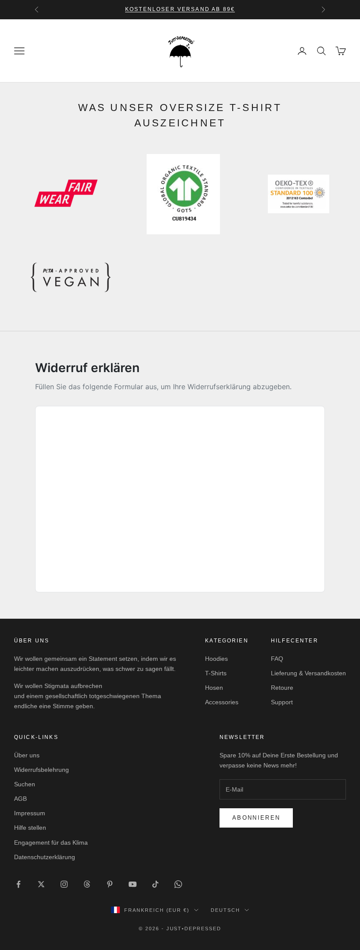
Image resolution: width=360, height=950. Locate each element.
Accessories (221, 702)
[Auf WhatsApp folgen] (178, 884)
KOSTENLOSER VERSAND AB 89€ (180, 9)
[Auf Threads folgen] (87, 884)
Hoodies (216, 658)
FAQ (277, 658)
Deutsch (225, 910)
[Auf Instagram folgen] (64, 884)
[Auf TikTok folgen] (155, 884)
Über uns (27, 755)
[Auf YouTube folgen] (132, 884)
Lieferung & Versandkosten (308, 673)
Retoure (282, 687)
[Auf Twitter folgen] (41, 884)
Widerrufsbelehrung (41, 769)
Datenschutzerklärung (44, 856)
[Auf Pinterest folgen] (109, 884)
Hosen (214, 687)
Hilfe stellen (30, 827)
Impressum (29, 813)
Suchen (24, 784)
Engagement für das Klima (51, 842)
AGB (20, 798)
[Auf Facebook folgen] (18, 884)
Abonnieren (256, 817)
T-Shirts (216, 673)
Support (282, 702)
